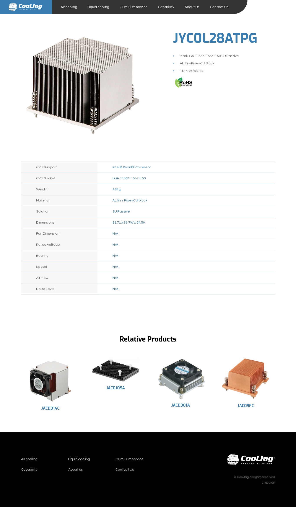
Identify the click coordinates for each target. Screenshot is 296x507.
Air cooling (69, 7)
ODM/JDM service (134, 7)
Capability (166, 7)
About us (75, 469)
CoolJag (26, 7)
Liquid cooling (98, 7)
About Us (192, 7)
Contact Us (219, 7)
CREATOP (268, 482)
